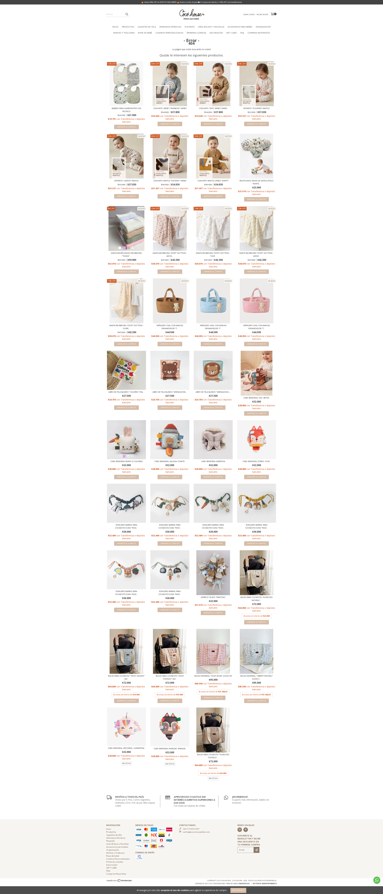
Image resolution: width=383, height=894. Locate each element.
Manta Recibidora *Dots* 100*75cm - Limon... (256, 254)
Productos (128, 27)
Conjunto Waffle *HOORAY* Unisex (169, 181)
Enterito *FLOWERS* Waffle (256, 108)
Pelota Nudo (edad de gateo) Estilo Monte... (256, 182)
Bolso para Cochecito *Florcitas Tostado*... (213, 756)
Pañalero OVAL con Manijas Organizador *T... (170, 327)
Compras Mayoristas (259, 33)
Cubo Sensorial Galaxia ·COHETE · (169, 461)
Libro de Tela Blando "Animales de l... (213, 392)
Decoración (216, 33)
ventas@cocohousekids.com (196, 832)
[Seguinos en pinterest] (245, 829)
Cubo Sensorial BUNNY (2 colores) (126, 461)
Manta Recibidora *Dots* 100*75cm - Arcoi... (170, 254)
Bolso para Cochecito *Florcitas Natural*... (256, 598)
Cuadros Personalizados (169, 33)
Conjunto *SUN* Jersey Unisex (213, 108)
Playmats (189, 27)
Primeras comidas (196, 33)
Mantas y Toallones (124, 33)
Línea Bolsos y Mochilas (211, 27)
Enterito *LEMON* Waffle (126, 181)
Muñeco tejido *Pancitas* (213, 597)
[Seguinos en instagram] (239, 829)
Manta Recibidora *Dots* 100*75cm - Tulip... (213, 254)
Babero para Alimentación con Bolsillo (126, 109)
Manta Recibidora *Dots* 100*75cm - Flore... (126, 327)
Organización (263, 27)
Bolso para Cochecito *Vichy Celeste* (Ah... (126, 677)
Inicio (115, 27)
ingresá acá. (244, 883)
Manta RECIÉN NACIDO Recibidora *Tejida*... (126, 254)
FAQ (242, 33)
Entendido (238, 890)
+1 (133, 248)
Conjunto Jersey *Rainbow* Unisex (170, 108)
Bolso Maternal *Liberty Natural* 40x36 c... (256, 677)
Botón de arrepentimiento (265, 883)
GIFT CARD (231, 33)
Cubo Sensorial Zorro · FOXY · (256, 461)
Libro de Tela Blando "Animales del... (169, 392)
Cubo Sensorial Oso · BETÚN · (256, 398)
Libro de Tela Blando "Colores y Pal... (126, 392)
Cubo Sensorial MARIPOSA (213, 461)
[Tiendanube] (119, 881)
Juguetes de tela (146, 27)
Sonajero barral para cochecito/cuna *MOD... (126, 526)
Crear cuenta (248, 14)
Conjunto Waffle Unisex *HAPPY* (213, 181)
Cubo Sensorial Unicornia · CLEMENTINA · (126, 748)
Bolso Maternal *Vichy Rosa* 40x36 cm (213, 676)
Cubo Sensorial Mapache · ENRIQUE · (170, 748)
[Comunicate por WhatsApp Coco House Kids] (376, 880)
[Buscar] (127, 14)
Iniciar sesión (262, 14)
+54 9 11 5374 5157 (191, 829)
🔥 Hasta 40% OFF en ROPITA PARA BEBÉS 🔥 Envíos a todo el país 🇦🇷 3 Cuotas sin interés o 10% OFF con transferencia (191, 2)
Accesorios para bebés (240, 27)
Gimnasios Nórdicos (170, 27)
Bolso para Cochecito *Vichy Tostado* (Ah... (170, 677)
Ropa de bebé (145, 33)
